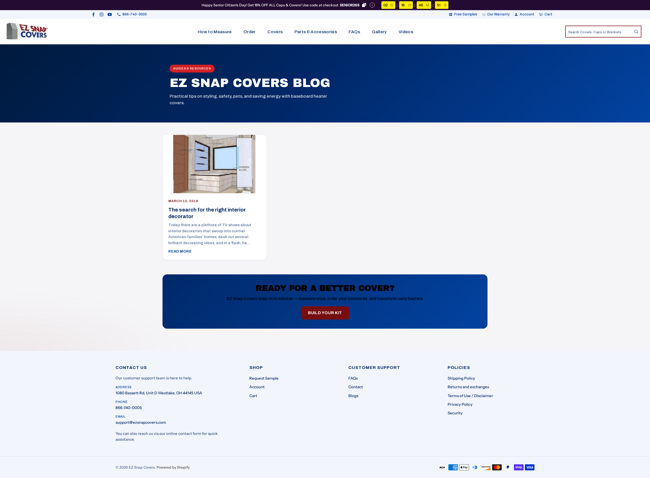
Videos (406, 31)
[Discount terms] (372, 5)
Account (257, 386)
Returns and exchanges (468, 386)
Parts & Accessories (316, 31)
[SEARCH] (636, 32)
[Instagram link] (102, 14)
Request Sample (264, 378)
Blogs (353, 395)
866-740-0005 (129, 407)
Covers (275, 31)
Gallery (379, 31)
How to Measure (215, 31)
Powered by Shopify (173, 467)
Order (249, 31)
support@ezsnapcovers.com (141, 422)
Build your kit (325, 313)
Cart (253, 395)
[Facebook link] (93, 14)
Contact (355, 386)
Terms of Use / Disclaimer (470, 395)
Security (455, 413)
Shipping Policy (461, 378)
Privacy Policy (460, 404)
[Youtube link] (110, 14)
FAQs (354, 31)
